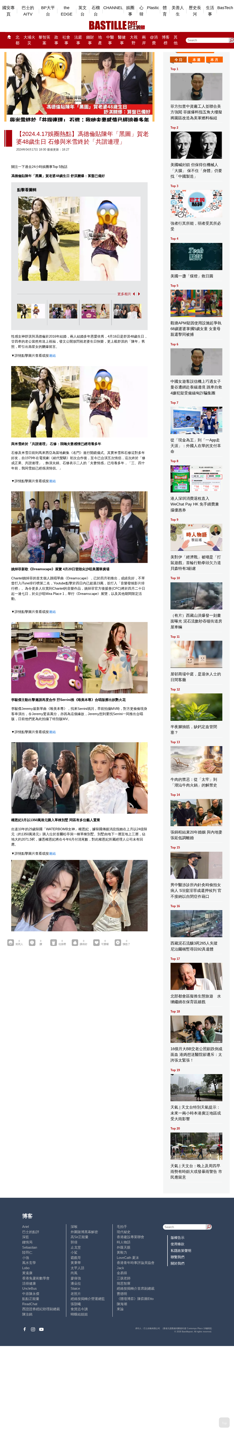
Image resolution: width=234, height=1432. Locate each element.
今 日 (178, 60)
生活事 (210, 11)
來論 (120, 1309)
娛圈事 (130, 11)
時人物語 (123, 1242)
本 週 (196, 60)
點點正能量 (30, 1299)
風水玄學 (29, 1263)
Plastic (153, 7)
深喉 (74, 1227)
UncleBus (29, 1288)
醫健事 (122, 40)
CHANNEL (113, 7)
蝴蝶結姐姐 (79, 1314)
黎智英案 (44, 40)
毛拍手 (122, 1227)
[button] (133, 294)
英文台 (82, 11)
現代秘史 (123, 1232)
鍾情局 (27, 1242)
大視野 (134, 40)
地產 (100, 40)
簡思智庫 (123, 1283)
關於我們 (177, 1263)
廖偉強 (76, 1278)
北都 (17, 40)
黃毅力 (122, 1252)
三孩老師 (123, 1278)
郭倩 (74, 1242)
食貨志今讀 (79, 1309)
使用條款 (177, 1244)
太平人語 (77, 1268)
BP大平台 (48, 11)
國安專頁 (8, 11)
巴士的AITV (28, 11)
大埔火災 (29, 40)
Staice (75, 1288)
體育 (165, 11)
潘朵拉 (76, 1283)
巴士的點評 (30, 1232)
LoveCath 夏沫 (128, 1258)
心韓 (141, 11)
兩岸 (144, 40)
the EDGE (66, 11)
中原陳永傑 (30, 1294)
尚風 (74, 1273)
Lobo (25, 1268)
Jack (120, 1268)
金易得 (122, 1273)
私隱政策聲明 (181, 1250)
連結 (52, 355)
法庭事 (78, 40)
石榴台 (96, 11)
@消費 (154, 40)
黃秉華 (76, 1263)
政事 (56, 40)
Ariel (25, 1227)
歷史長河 (195, 11)
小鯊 (74, 1252)
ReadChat (29, 1304)
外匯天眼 (123, 1247)
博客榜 (166, 40)
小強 (25, 1258)
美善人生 (178, 11)
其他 (176, 40)
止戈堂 (76, 1247)
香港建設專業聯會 (130, 1237)
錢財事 (90, 40)
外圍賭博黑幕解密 (84, 1232)
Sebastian (29, 1247)
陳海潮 (122, 1304)
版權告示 (177, 1237)
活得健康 (29, 1283)
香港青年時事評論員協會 (135, 1263)
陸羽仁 (27, 1252)
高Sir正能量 (79, 1237)
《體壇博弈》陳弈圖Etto (135, 1299)
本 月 (214, 60)
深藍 (25, 1237)
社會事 (66, 40)
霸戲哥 (76, 1258)
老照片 (76, 1294)
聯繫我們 (177, 1257)
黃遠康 (27, 1273)
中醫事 (110, 40)
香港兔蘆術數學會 (36, 1278)
